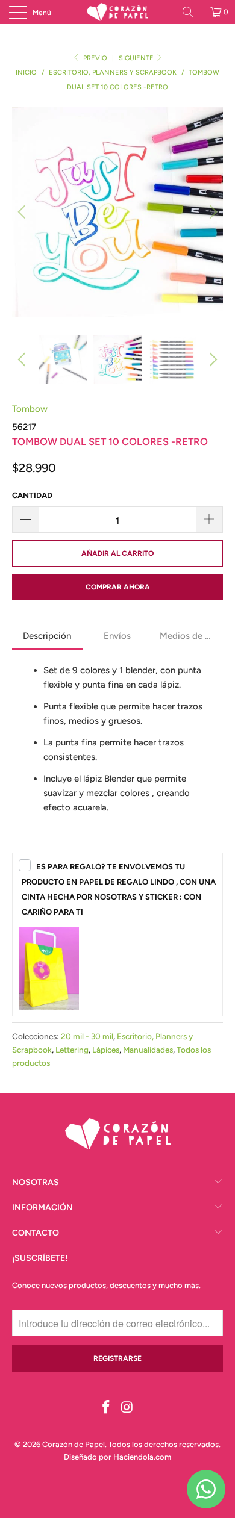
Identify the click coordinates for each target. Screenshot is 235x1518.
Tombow (30, 408)
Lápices (105, 1049)
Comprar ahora (118, 587)
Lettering (72, 1049)
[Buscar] (192, 12)
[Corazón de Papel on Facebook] (107, 1408)
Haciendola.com (142, 1456)
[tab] (47, 637)
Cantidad (32, 495)
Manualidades (148, 1049)
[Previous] (23, 212)
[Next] (211, 212)
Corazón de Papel (73, 1444)
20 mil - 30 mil (87, 1036)
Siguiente (137, 58)
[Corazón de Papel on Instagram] (128, 1408)
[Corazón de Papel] (118, 12)
